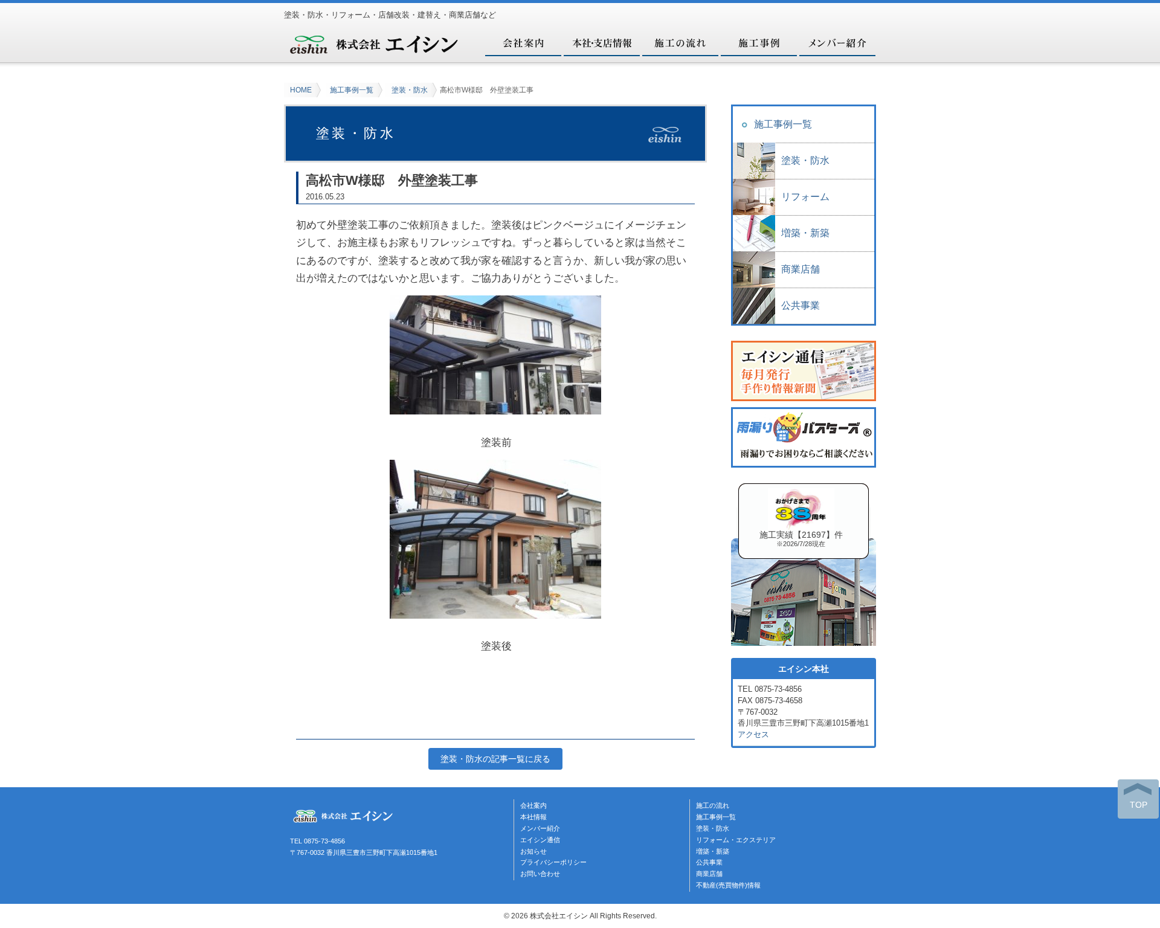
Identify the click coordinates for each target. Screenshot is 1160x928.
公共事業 (800, 305)
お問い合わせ (540, 873)
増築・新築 (805, 233)
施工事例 (758, 42)
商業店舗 (800, 269)
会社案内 (522, 42)
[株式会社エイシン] (374, 50)
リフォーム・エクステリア (736, 839)
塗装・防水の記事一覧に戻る (495, 759)
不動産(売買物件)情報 (728, 885)
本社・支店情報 (601, 42)
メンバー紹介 (837, 42)
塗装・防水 (410, 90)
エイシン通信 (540, 839)
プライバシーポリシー (553, 862)
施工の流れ (679, 42)
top (1138, 805)
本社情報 (533, 816)
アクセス (753, 734)
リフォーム (805, 197)
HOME (301, 90)
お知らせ (533, 851)
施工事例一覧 (351, 90)
